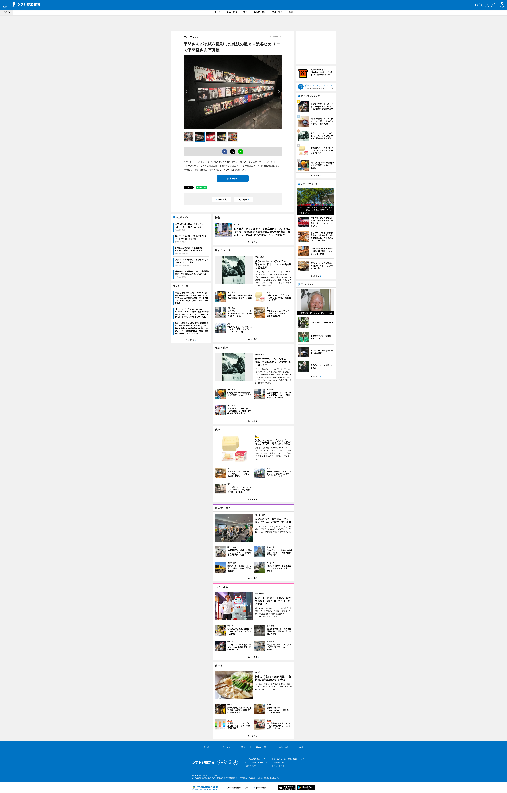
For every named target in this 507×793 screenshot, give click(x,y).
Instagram (487, 5)
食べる (217, 12)
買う (245, 12)
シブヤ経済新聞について (255, 759)
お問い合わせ (279, 762)
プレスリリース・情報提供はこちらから (289, 759)
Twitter (481, 5)
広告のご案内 (251, 766)
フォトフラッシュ (192, 37)
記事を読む (232, 178)
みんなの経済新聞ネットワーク (205, 788)
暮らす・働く (260, 12)
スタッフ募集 (279, 766)
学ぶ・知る (277, 12)
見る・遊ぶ (232, 12)
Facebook (475, 5)
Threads (493, 5)
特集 (291, 12)
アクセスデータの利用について (258, 762)
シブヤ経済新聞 (26, 4)
